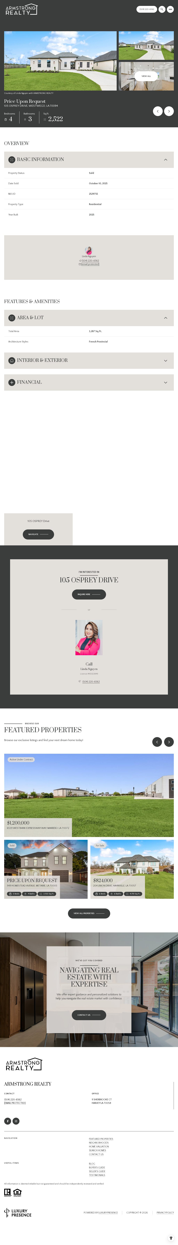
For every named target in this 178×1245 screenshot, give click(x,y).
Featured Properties (101, 1139)
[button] (89, 1015)
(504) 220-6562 (90, 260)
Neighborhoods (99, 1142)
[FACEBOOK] (7, 1121)
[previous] (157, 742)
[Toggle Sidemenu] (170, 9)
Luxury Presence (108, 1212)
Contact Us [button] (96, 1154)
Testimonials (97, 1175)
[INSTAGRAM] (16, 1121)
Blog (92, 1163)
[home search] (162, 9)
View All (146, 76)
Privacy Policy (165, 1212)
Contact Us (146, 9)
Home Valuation (99, 1146)
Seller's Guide (97, 1171)
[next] (169, 742)
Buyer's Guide (97, 1167)
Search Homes (97, 1150)
